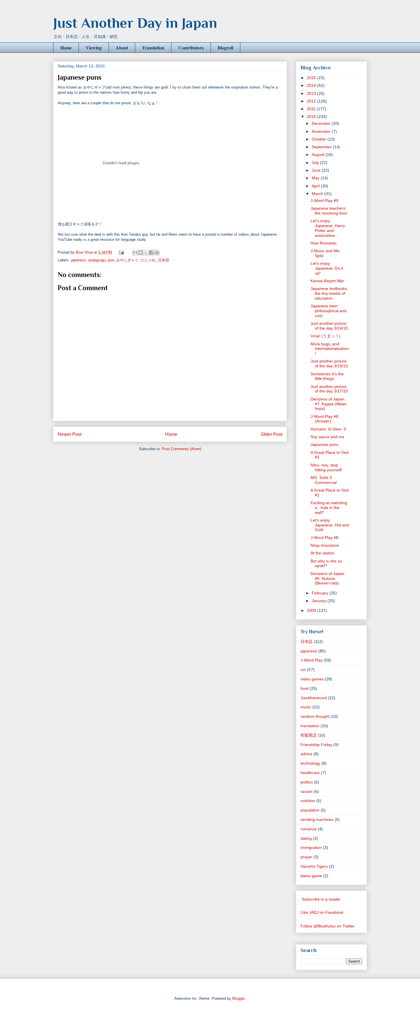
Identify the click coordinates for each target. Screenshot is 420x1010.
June (317, 170)
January (319, 600)
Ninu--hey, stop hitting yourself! (326, 467)
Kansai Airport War (327, 280)
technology (310, 763)
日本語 (163, 260)
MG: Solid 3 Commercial (324, 480)
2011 (312, 109)
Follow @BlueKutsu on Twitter (328, 926)
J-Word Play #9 (324, 200)
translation (310, 726)
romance (309, 829)
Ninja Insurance (325, 545)
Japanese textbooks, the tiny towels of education (329, 293)
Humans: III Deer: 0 (328, 429)
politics (307, 782)
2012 (312, 101)
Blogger (238, 998)
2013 (312, 93)
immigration (311, 847)
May (316, 178)
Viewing (94, 47)
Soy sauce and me (327, 436)
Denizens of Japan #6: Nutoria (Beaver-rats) (327, 578)
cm (303, 669)
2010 (312, 116)
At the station (322, 553)
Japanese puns (324, 444)
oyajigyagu (97, 260)
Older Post (271, 434)
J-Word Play (312, 660)
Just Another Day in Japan (135, 23)
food (305, 688)
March (318, 193)
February (320, 593)
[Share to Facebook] (151, 252)
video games (312, 679)
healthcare (310, 772)
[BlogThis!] (140, 252)
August (318, 154)
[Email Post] (121, 252)
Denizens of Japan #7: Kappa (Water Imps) (329, 404)
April (316, 186)
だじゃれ (148, 260)
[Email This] (135, 252)
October (319, 139)
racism (307, 791)
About (122, 47)
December (322, 123)
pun (111, 260)
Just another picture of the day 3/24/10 (329, 325)
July (316, 162)
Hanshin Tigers (314, 866)
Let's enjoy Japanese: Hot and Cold (330, 525)
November (322, 131)
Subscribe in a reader (321, 899)
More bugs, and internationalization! (330, 349)
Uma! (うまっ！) (325, 336)
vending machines (317, 819)
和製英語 (309, 735)
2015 (312, 77)
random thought (315, 716)
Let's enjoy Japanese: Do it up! (327, 268)
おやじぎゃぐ (127, 260)
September (322, 147)
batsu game (311, 875)
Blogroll (225, 47)
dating (306, 838)
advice (306, 754)
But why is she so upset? (326, 563)
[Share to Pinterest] (157, 252)
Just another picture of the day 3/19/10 (329, 363)
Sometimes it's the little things (327, 376)
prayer (306, 857)
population (310, 810)
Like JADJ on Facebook (322, 912)
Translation (153, 47)
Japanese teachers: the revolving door (329, 210)
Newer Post (69, 434)
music (306, 707)
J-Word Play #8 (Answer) (324, 419)
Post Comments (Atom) (181, 449)
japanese (78, 260)
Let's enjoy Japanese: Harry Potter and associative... (328, 228)
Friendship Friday (316, 744)
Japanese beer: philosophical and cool (328, 311)
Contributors (191, 47)
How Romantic (324, 243)
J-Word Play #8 (324, 537)
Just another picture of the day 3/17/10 (329, 389)
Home (66, 47)
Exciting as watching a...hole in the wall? (329, 507)
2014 (312, 85)
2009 (312, 610)
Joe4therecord (314, 698)
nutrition (308, 800)
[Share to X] (146, 252)
